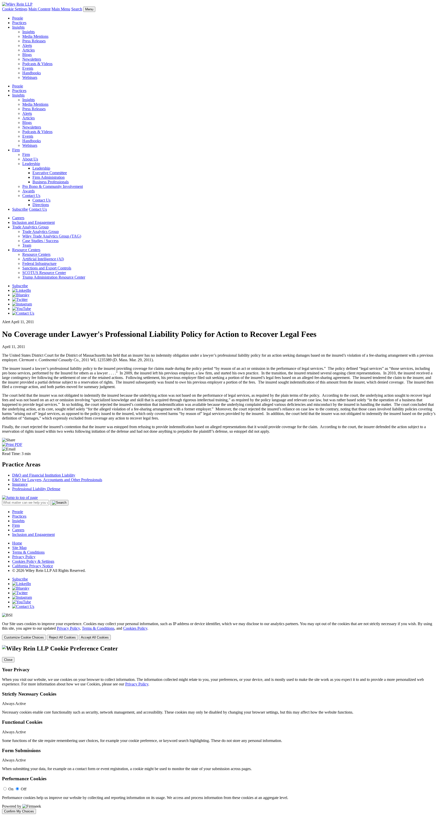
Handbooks (31, 73)
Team (26, 245)
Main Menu (60, 9)
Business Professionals (50, 182)
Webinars (29, 77)
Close (8, 660)
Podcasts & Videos (37, 64)
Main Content (39, 9)
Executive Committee (49, 173)
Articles (28, 50)
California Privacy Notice (32, 566)
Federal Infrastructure (39, 263)
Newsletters (31, 59)
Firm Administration (48, 177)
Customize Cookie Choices (24, 637)
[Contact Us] (23, 313)
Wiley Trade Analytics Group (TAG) (51, 236)
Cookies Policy (135, 628)
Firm (16, 150)
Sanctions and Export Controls (46, 268)
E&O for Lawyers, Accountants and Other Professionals (57, 480)
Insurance (20, 484)
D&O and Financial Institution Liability (43, 475)
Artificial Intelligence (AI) (43, 259)
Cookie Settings (14, 9)
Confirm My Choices (19, 811)
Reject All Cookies (62, 637)
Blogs (27, 54)
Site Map (19, 548)
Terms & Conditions (28, 552)
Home (17, 543)
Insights (18, 27)
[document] (219, 729)
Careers (18, 218)
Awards (28, 191)
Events (27, 68)
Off (23, 789)
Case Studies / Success (40, 241)
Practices (19, 23)
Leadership (31, 163)
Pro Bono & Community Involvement (52, 186)
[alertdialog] (219, 729)
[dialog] (219, 631)
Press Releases (34, 41)
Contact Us (31, 195)
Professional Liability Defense (36, 489)
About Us (30, 159)
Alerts (27, 45)
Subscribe (20, 209)
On (10, 789)
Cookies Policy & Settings (33, 561)
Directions (40, 205)
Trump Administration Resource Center (53, 277)
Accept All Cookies (95, 637)
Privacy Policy (23, 557)
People (17, 18)
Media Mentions (35, 36)
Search (76, 9)
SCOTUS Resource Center (44, 272)
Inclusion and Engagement (33, 222)
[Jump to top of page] (20, 497)
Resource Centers (26, 250)
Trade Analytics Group (30, 227)
